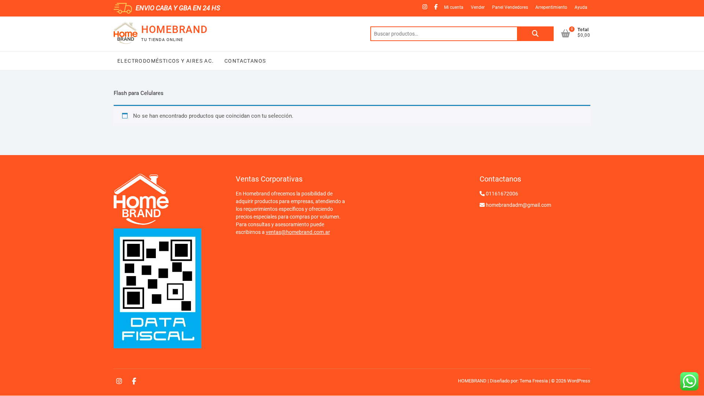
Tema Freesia (534, 381)
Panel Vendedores (510, 7)
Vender (478, 7)
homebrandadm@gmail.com (518, 205)
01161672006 (502, 194)
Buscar (535, 33)
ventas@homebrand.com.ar (298, 232)
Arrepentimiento (551, 7)
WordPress (578, 381)
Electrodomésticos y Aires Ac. (165, 61)
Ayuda (581, 7)
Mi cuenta (453, 7)
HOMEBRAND (174, 29)
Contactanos (244, 61)
